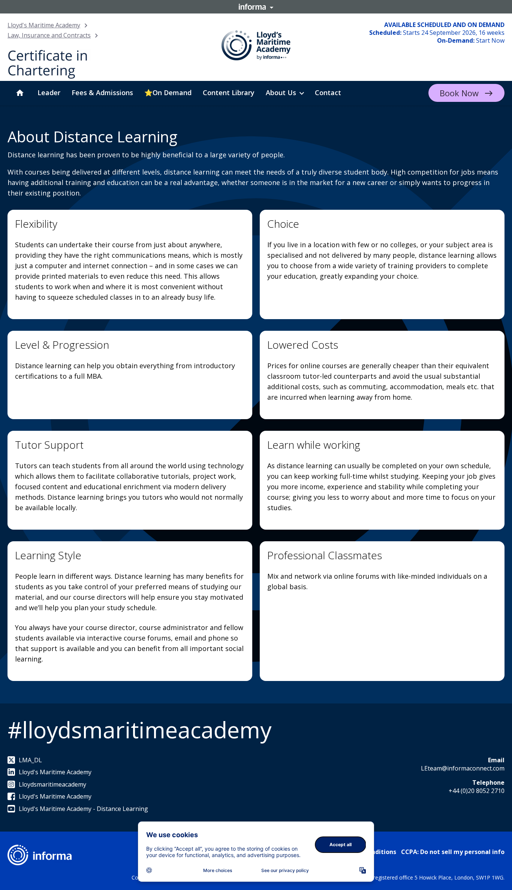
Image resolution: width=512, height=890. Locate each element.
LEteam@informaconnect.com (463, 768)
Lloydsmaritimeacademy (52, 784)
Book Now (459, 93)
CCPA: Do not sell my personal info (453, 852)
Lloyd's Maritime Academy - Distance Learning (83, 809)
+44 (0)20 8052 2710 (477, 791)
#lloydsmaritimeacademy (139, 729)
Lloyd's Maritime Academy (43, 25)
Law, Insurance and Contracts (49, 35)
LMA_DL (30, 760)
